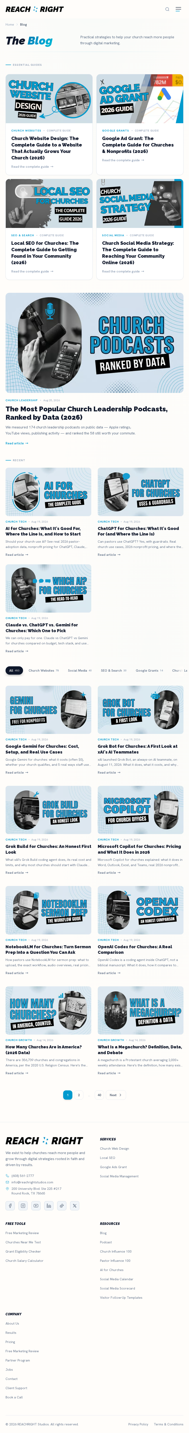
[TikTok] (61, 1205)
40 (99, 1095)
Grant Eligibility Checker (23, 1251)
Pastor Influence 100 (115, 1261)
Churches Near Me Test (23, 1242)
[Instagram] (23, 1205)
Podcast (106, 1242)
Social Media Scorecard (117, 1288)
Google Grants (149, 670)
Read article (15, 555)
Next (113, 1095)
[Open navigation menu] (178, 9)
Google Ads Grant (113, 1167)
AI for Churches (112, 1270)
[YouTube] (36, 1205)
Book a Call (14, 1397)
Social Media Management (119, 1176)
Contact (12, 1379)
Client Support (16, 1388)
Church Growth (19, 1040)
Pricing (10, 1342)
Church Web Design (114, 1148)
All (14, 670)
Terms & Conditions (168, 1424)
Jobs (9, 1369)
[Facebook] (10, 1205)
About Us (12, 1323)
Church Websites (44, 670)
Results (11, 1333)
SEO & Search (114, 670)
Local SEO (107, 1158)
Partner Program (18, 1360)
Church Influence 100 (116, 1251)
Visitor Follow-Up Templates (121, 1297)
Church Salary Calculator (25, 1261)
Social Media (80, 670)
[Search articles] (167, 9)
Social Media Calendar (116, 1279)
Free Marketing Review (22, 1233)
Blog (103, 1233)
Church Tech (16, 522)
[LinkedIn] (48, 1205)
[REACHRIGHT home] (35, 9)
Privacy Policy (138, 1424)
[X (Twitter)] (74, 1205)
